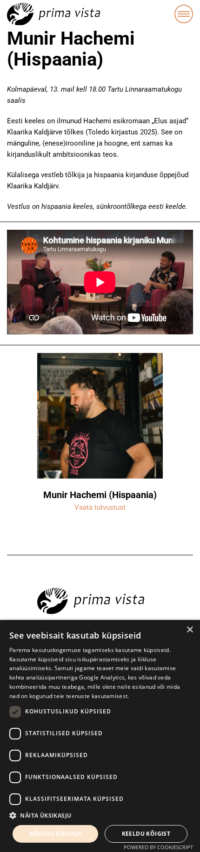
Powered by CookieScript (158, 847)
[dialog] (100, 736)
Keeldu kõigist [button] (146, 834)
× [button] (189, 629)
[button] (100, 815)
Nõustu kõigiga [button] (55, 834)
